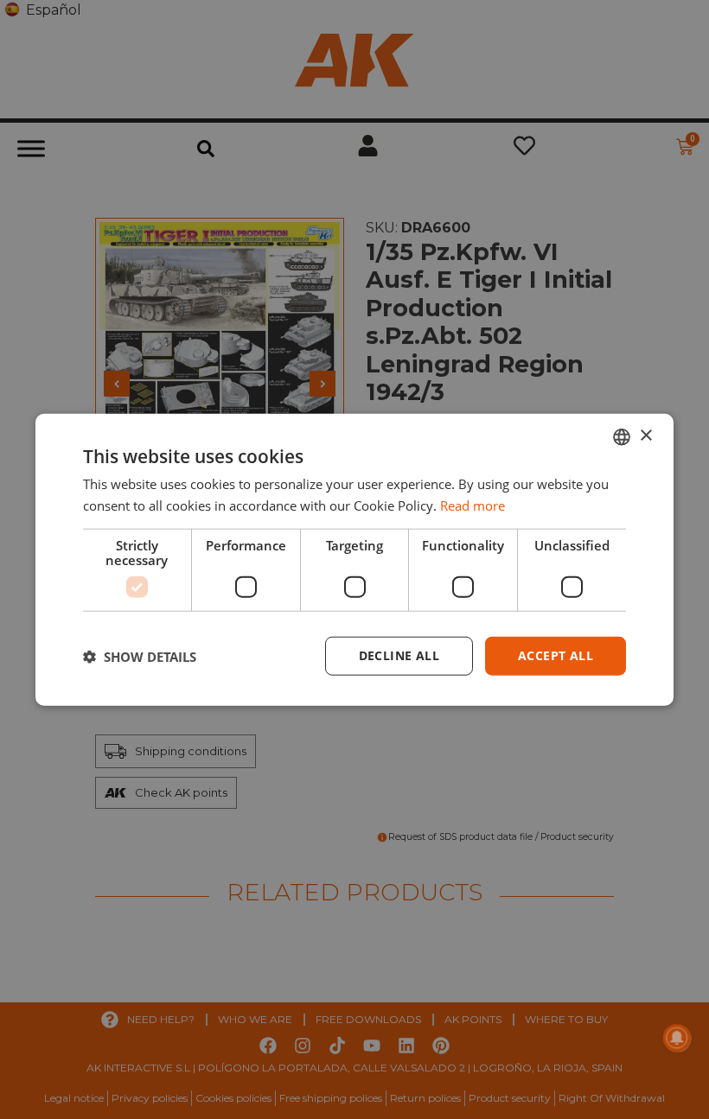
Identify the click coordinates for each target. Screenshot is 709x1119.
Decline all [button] (399, 655)
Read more (472, 504)
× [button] (645, 435)
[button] (139, 655)
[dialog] (354, 559)
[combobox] (621, 436)
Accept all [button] (555, 655)
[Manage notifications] (677, 1038)
